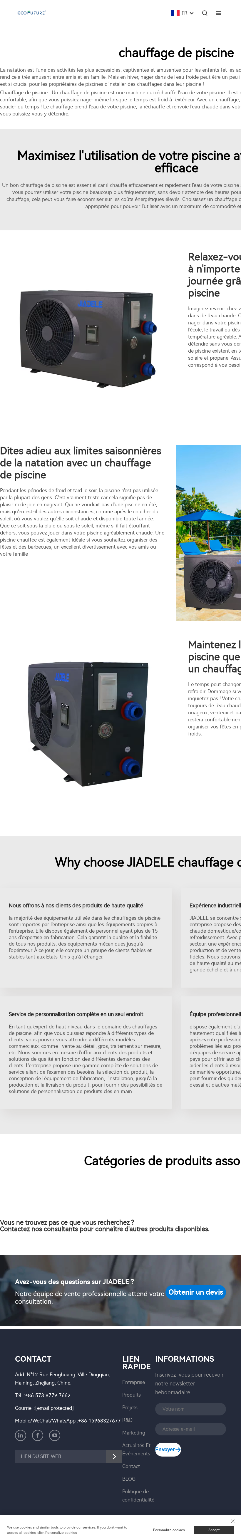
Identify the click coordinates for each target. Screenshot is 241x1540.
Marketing (133, 1433)
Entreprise (133, 1382)
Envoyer (165, 1449)
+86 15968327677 (99, 1421)
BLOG (128, 1479)
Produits (131, 1395)
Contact (131, 1466)
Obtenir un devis (195, 1292)
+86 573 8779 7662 (48, 1395)
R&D (127, 1420)
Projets (130, 1407)
